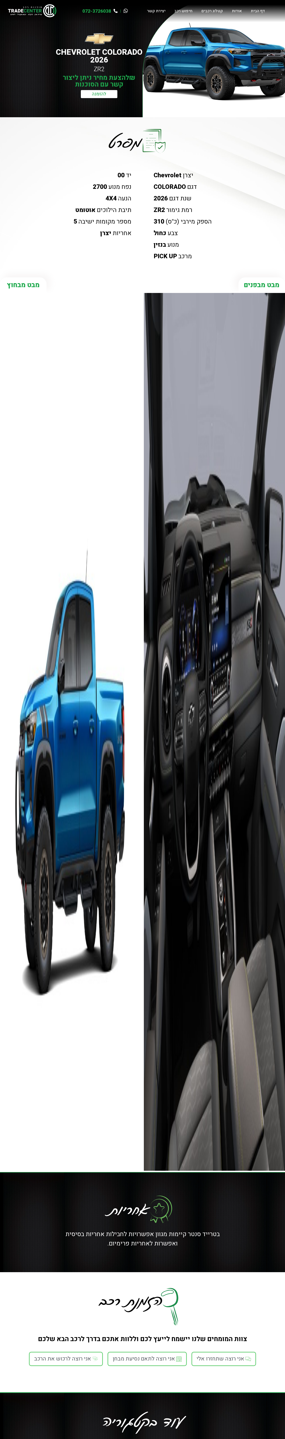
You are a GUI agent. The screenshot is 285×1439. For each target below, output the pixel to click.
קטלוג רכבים (212, 11)
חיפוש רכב (183, 11)
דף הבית (258, 11)
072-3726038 (96, 11)
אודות (237, 11)
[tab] (223, 1359)
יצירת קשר (156, 11)
